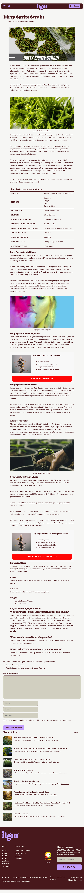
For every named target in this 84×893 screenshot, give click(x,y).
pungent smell (37, 429)
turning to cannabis (30, 275)
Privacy (53, 879)
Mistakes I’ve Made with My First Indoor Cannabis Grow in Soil (42, 803)
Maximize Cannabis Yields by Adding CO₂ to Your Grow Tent (40, 749)
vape (51, 405)
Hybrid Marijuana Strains (31, 662)
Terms (52, 877)
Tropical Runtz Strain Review (26, 781)
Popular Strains (48, 662)
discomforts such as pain (20, 289)
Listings (18, 859)
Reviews (5, 864)
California (30, 71)
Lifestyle (18, 856)
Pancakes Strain (21, 814)
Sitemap (6, 866)
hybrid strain (51, 494)
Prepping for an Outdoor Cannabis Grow (32, 792)
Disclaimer (61, 877)
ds (78, 6)
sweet (44, 171)
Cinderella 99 (56, 76)
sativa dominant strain (32, 512)
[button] (9, 6)
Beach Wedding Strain (15, 665)
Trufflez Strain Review (23, 770)
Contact (5, 851)
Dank (13, 339)
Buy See (73, 6)
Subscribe (69, 867)
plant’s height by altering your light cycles (56, 520)
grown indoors (68, 523)
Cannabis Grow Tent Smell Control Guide (32, 759)
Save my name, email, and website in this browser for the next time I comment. (38, 720)
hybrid (13, 90)
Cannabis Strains (13, 662)
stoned (42, 165)
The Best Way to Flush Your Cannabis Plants (33, 738)
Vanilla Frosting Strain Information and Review (25, 668)
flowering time (23, 569)
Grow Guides (20, 853)
